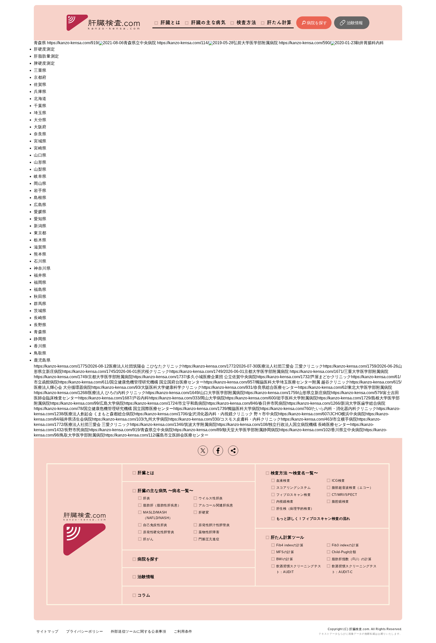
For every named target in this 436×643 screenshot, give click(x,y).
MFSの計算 (285, 552)
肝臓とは (170, 22)
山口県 (40, 155)
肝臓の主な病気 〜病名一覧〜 (165, 490)
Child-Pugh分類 (344, 552)
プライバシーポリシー (84, 631)
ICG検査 (338, 480)
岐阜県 (40, 176)
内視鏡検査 (284, 501)
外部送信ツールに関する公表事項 (138, 631)
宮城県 (40, 141)
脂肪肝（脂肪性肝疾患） (162, 505)
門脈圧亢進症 (209, 539)
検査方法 (246, 22)
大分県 (40, 120)
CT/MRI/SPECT (344, 495)
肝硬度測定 (44, 49)
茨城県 (40, 310)
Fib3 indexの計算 (345, 545)
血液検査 (283, 480)
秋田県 (40, 296)
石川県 (40, 261)
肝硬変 (204, 512)
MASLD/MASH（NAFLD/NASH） (157, 515)
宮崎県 (40, 148)
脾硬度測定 (44, 63)
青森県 (40, 332)
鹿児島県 (42, 360)
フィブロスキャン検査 (293, 495)
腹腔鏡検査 (340, 501)
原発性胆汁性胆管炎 (214, 525)
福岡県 (40, 282)
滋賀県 (40, 247)
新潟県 (40, 226)
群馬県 (40, 303)
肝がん (148, 539)
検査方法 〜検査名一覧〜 (294, 473)
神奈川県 (42, 268)
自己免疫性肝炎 (155, 525)
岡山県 (40, 183)
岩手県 (40, 190)
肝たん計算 (279, 22)
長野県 (40, 325)
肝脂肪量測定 (46, 56)
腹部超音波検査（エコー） (352, 488)
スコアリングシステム (293, 488)
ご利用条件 (183, 631)
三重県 (40, 70)
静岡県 (40, 339)
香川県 (40, 346)
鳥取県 (40, 353)
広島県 (40, 204)
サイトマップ (47, 631)
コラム (144, 595)
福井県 (40, 275)
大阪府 (40, 127)
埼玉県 (40, 113)
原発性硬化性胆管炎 (158, 532)
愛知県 (40, 219)
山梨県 (40, 169)
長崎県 (40, 318)
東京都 (40, 233)
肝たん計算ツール (287, 537)
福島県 (40, 289)
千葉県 (40, 106)
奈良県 (40, 134)
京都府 (40, 77)
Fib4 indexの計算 (290, 545)
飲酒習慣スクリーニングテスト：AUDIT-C (354, 569)
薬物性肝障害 (209, 532)
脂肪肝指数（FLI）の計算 (352, 559)
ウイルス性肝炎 (211, 498)
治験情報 (355, 23)
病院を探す (317, 23)
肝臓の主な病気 (208, 22)
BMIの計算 (284, 559)
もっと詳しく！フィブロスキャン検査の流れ (313, 519)
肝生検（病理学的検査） (295, 508)
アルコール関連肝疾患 (216, 505)
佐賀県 (40, 84)
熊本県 (40, 254)
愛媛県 (40, 212)
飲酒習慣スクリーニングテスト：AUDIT (298, 569)
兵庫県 (40, 91)
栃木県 (40, 240)
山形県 (40, 162)
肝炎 (146, 498)
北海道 (40, 98)
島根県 (40, 197)
